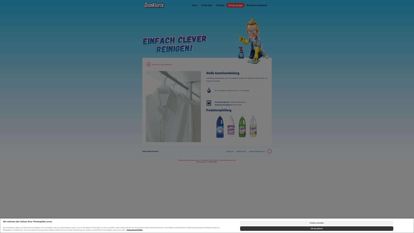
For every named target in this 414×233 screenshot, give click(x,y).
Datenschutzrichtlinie (135, 230)
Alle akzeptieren (316, 228)
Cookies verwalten (317, 223)
